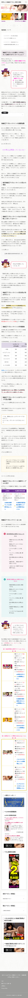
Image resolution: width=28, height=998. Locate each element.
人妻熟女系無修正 (15, 35)
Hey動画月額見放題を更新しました (11, 44)
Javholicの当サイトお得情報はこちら (20, 728)
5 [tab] (20, 25)
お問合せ (3, 985)
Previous (3, 17)
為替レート (4, 370)
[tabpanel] (7, 17)
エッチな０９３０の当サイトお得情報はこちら (20, 786)
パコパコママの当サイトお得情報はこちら (21, 761)
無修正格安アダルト (15, 42)
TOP (2, 981)
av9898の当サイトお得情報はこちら (20, 676)
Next (24, 17)
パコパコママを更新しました (10, 38)
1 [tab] (7, 25)
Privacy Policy (4, 988)
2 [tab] (10, 25)
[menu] (25, 2)
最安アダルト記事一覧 (6, 983)
